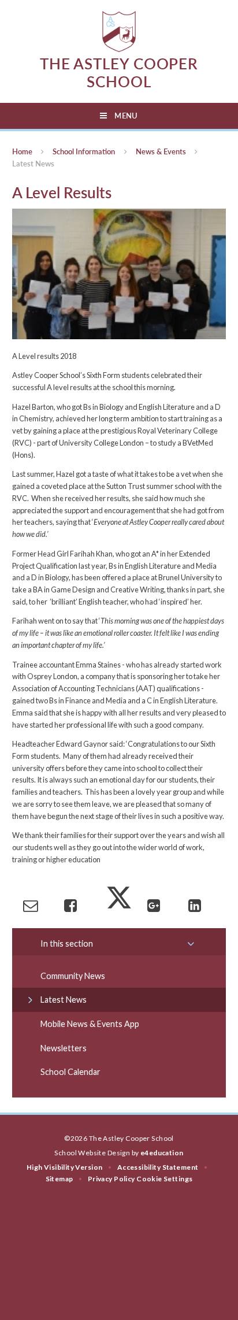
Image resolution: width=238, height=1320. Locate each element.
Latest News (33, 163)
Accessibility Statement (158, 1167)
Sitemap (59, 1178)
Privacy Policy (111, 1178)
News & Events (161, 151)
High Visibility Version (65, 1167)
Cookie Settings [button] (164, 1178)
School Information (84, 151)
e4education (162, 1152)
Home (22, 151)
